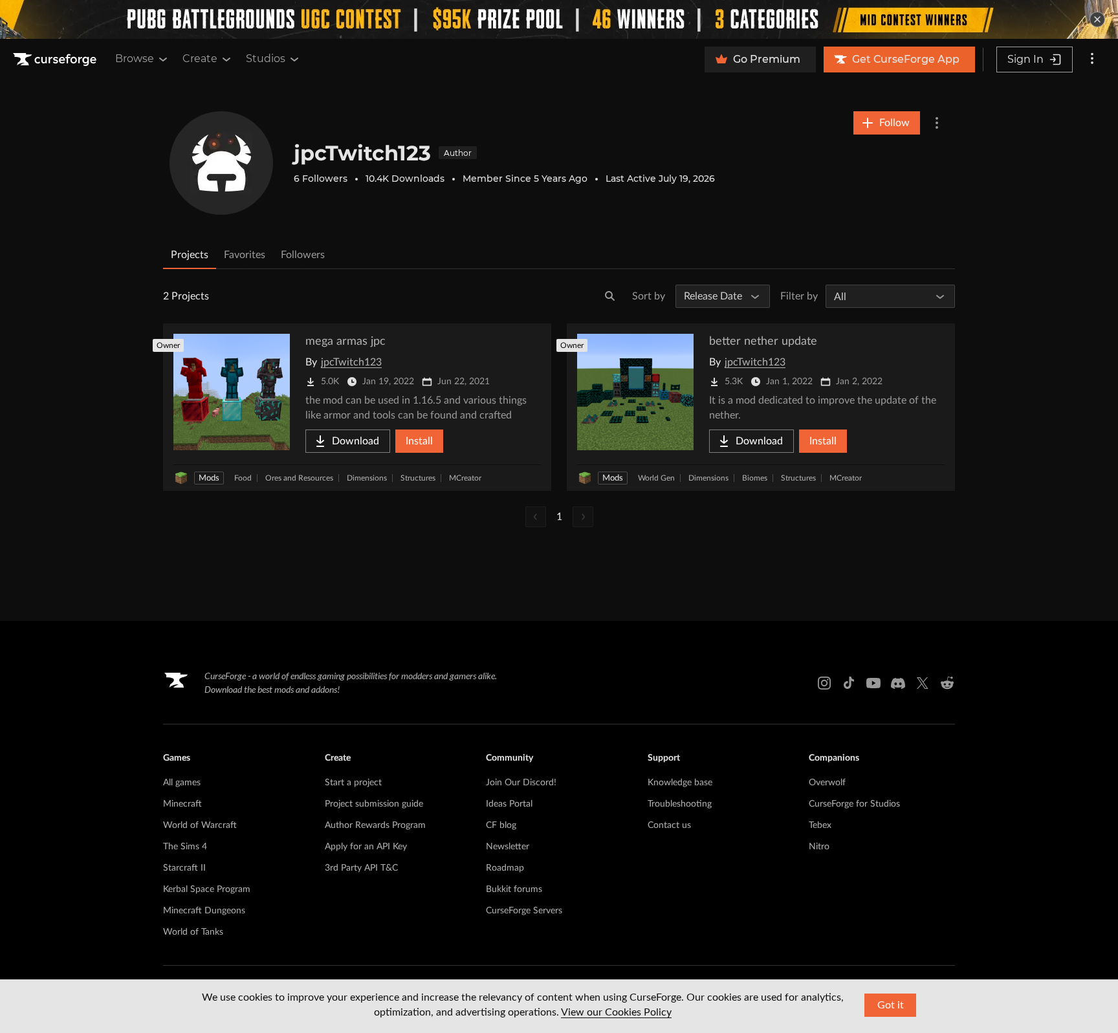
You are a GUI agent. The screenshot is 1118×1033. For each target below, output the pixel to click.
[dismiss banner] (1097, 19)
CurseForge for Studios (854, 804)
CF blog (501, 825)
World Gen (656, 478)
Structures (417, 478)
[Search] (610, 296)
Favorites (244, 255)
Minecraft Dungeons (204, 910)
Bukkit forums (514, 889)
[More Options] (936, 123)
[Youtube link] (873, 683)
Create (199, 58)
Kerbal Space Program (206, 889)
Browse (134, 58)
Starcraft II (184, 868)
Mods (209, 478)
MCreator (465, 478)
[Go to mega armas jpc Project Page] (357, 407)
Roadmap (505, 868)
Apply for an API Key (366, 846)
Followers (303, 255)
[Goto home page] (56, 59)
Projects (189, 255)
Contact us (669, 825)
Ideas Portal (509, 804)
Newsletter (507, 846)
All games (182, 782)
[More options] (1092, 59)
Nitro (819, 846)
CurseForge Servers (524, 910)
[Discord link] (898, 683)
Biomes (754, 478)
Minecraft (182, 804)
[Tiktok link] (849, 683)
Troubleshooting (680, 804)
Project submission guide (374, 804)
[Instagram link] (824, 683)
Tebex (820, 825)
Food (243, 478)
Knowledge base (680, 782)
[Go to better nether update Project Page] (761, 407)
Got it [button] (890, 1005)
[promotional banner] (559, 19)
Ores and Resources (299, 478)
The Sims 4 (185, 846)
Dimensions (367, 478)
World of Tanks (193, 932)
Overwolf (827, 782)
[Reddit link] (947, 683)
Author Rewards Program (375, 825)
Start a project (353, 782)
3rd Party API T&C (361, 868)
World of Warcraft (200, 825)
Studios (265, 58)
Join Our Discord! (521, 782)
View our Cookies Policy (616, 1012)
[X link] (922, 683)
